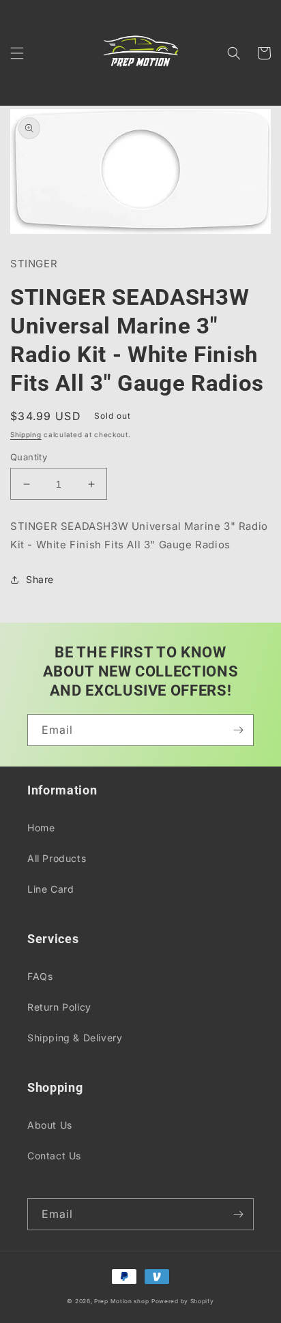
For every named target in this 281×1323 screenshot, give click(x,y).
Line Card (50, 889)
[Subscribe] (238, 730)
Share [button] (40, 579)
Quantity (28, 456)
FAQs (40, 976)
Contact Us (54, 1155)
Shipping (26, 434)
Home (41, 827)
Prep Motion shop (121, 1301)
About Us (49, 1125)
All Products (56, 858)
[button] (17, 53)
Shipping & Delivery (74, 1037)
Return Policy (59, 1007)
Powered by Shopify (182, 1301)
